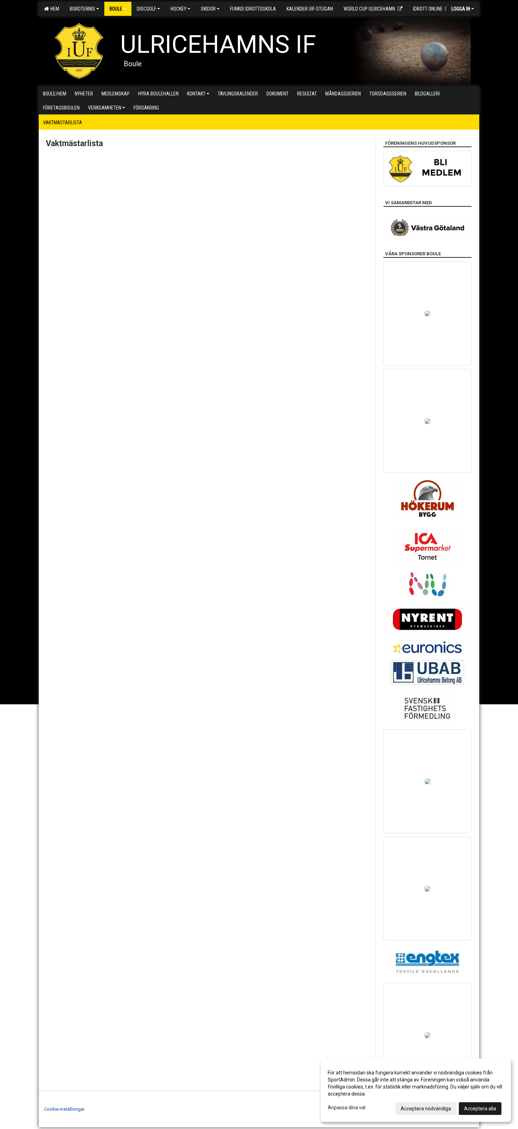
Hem (53, 9)
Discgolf (146, 9)
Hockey (178, 9)
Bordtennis (82, 9)
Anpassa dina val (346, 1107)
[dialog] (416, 1090)
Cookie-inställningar (64, 1109)
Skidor (208, 9)
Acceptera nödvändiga (426, 1108)
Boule (116, 9)
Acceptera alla (480, 1108)
